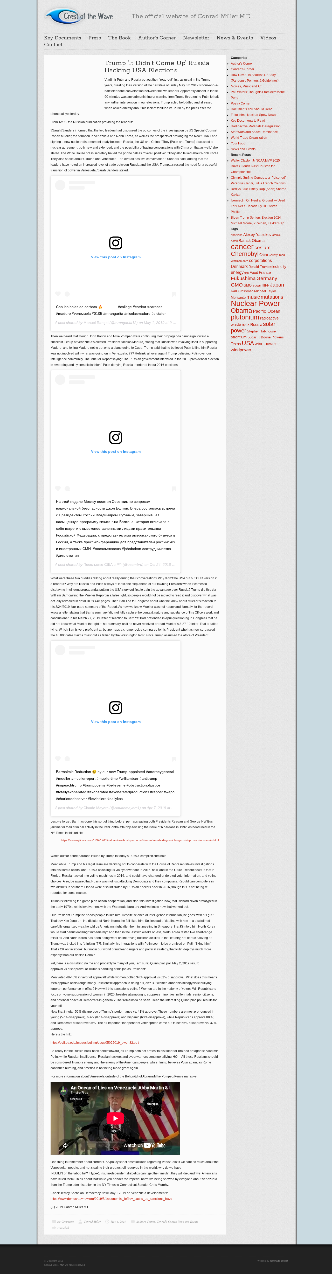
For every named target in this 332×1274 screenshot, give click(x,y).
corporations (260, 260)
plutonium (245, 317)
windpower (241, 349)
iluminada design (279, 1260)
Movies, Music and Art (246, 86)
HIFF (265, 285)
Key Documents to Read (248, 120)
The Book (119, 38)
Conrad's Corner (166, 1221)
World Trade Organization (249, 138)
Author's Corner (145, 1221)
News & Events (235, 38)
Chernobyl (245, 253)
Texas (236, 344)
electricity (278, 266)
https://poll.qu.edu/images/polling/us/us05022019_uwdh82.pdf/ (95, 1043)
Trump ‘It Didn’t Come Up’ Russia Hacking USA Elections (157, 67)
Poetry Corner (241, 103)
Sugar (251, 337)
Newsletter (196, 38)
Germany (267, 278)
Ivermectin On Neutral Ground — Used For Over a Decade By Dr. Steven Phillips (258, 206)
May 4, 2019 (118, 1221)
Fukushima (243, 278)
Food (254, 272)
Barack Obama (252, 241)
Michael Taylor (265, 291)
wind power (265, 344)
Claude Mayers (96, 808)
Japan (277, 285)
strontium (239, 337)
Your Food (238, 143)
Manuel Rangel (96, 323)
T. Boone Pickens (270, 337)
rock (246, 324)
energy (237, 272)
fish (246, 272)
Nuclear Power (255, 303)
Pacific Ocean (266, 311)
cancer (242, 246)
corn (245, 260)
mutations (272, 297)
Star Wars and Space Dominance (254, 132)
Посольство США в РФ (103, 564)
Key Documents (62, 38)
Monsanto (238, 298)
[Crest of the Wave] (79, 15)
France (265, 272)
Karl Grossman (242, 291)
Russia (256, 325)
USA (248, 343)
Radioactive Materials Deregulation (256, 126)
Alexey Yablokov (257, 235)
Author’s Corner (157, 38)
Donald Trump (258, 267)
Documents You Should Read (252, 109)
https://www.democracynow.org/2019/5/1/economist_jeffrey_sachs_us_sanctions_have (111, 1199)
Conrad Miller (92, 1221)
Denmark (239, 266)
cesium (262, 247)
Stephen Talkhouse (261, 331)
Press (94, 38)
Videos (268, 38)
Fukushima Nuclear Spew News (253, 115)
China (263, 255)
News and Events (188, 1221)
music (253, 297)
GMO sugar (252, 285)
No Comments (65, 1221)
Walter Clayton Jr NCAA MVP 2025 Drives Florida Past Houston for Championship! (255, 166)
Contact (53, 45)
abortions (237, 234)
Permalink (63, 1228)
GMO (237, 285)
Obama (241, 310)
